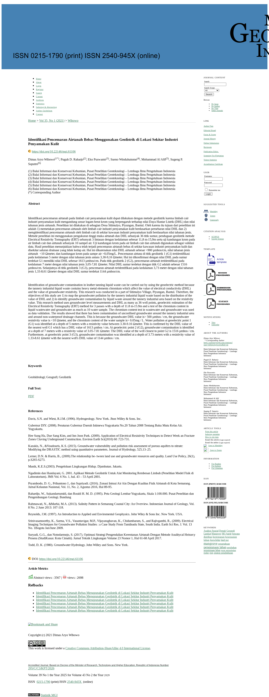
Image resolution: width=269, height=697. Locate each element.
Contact (39, 114)
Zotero (212, 216)
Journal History (210, 139)
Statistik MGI (49, 695)
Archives (40, 100)
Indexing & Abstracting (46, 107)
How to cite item (212, 437)
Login (38, 86)
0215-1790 (43, 681)
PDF (31, 396)
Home (38, 79)
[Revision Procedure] (217, 280)
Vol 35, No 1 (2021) (51, 120)
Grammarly (214, 220)
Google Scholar (217, 239)
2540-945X (74, 681)
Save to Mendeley (215, 445)
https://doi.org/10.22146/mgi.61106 (54, 151)
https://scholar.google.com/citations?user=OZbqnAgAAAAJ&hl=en (218, 344)
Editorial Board (210, 130)
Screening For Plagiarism (214, 156)
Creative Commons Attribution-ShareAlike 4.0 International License (107, 648)
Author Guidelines (44, 111)
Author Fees (208, 126)
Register (39, 89)
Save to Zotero (216, 450)
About (39, 82)
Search (39, 93)
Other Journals (217, 110)
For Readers (216, 464)
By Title (214, 108)
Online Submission (211, 143)
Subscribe (215, 325)
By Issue (214, 104)
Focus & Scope (210, 134)
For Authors (216, 466)
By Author (215, 106)
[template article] (215, 265)
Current (39, 96)
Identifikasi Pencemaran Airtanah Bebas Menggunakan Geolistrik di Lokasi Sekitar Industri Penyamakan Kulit (104, 592)
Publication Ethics (211, 151)
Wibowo (73, 120)
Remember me (214, 190)
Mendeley (214, 211)
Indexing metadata (212, 434)
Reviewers (208, 147)
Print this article (211, 431)
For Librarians (217, 468)
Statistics (40, 104)
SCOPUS (215, 237)
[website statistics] (34, 695)
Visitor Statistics (210, 160)
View (213, 322)
